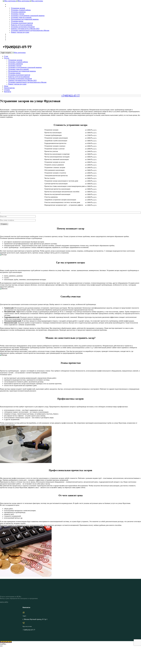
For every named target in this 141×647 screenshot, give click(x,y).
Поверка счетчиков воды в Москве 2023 (25, 28)
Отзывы (9, 38)
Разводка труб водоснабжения (21, 25)
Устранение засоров (18, 8)
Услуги (9, 6)
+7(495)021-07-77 (70, 95)
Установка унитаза (17, 14)
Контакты (10, 40)
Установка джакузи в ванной (21, 17)
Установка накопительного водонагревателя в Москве (30, 30)
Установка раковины (18, 12)
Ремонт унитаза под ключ (20, 32)
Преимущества (12, 36)
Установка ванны (17, 21)
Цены (9, 34)
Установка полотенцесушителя (22, 23)
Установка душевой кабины (21, 10)
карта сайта (4, 602)
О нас (9, 4)
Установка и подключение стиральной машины (27, 15)
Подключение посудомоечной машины (25, 19)
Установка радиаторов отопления (23, 27)
